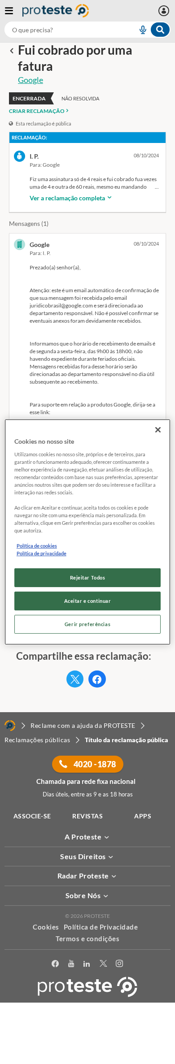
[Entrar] (165, 11)
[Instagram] (119, 964)
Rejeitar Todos (87, 577)
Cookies (46, 927)
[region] (87, 532)
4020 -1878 (94, 764)
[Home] (9, 725)
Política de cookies (37, 546)
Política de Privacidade (101, 927)
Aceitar (87, 1059)
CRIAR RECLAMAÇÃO (37, 111)
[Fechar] (158, 430)
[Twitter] (103, 964)
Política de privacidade (41, 553)
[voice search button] (139, 29)
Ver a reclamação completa (68, 198)
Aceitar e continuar (87, 601)
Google (30, 80)
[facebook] (55, 964)
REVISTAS (87, 816)
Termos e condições (87, 938)
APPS (142, 816)
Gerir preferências (87, 624)
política (87, 1044)
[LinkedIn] (87, 964)
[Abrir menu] (13, 11)
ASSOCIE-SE (32, 816)
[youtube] (71, 964)
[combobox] (87, 30)
